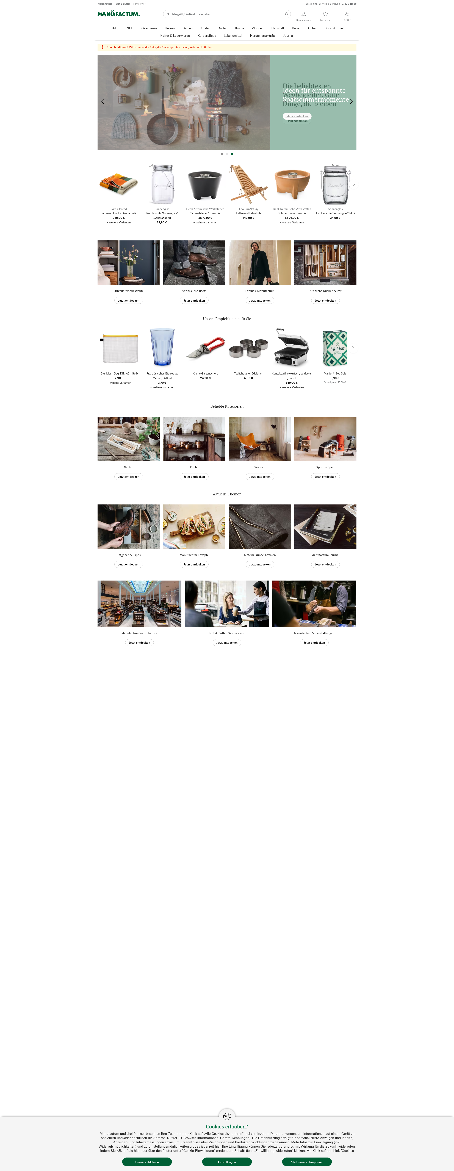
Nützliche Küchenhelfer (325, 291)
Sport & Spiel (325, 467)
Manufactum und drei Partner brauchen (130, 1133)
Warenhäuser (105, 3)
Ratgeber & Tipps (129, 555)
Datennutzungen (283, 1133)
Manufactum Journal (325, 555)
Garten (128, 467)
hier (217, 1146)
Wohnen (259, 467)
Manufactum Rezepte (194, 555)
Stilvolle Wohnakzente (129, 291)
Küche (194, 467)
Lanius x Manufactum (260, 291)
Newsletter (139, 3)
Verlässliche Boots (194, 291)
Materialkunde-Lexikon (260, 555)
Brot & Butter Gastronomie (227, 633)
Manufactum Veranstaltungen (314, 633)
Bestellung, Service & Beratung (331, 3)
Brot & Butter (122, 3)
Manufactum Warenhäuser (139, 633)
